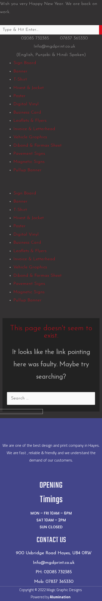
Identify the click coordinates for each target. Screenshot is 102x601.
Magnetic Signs (29, 162)
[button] (51, 185)
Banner (20, 71)
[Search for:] (51, 398)
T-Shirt (20, 79)
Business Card (27, 112)
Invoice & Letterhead (34, 129)
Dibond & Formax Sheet (37, 145)
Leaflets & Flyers (30, 121)
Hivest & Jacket (28, 88)
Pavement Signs (29, 154)
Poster (19, 96)
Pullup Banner (27, 170)
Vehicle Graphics (30, 137)
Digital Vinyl (26, 104)
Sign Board (24, 63)
